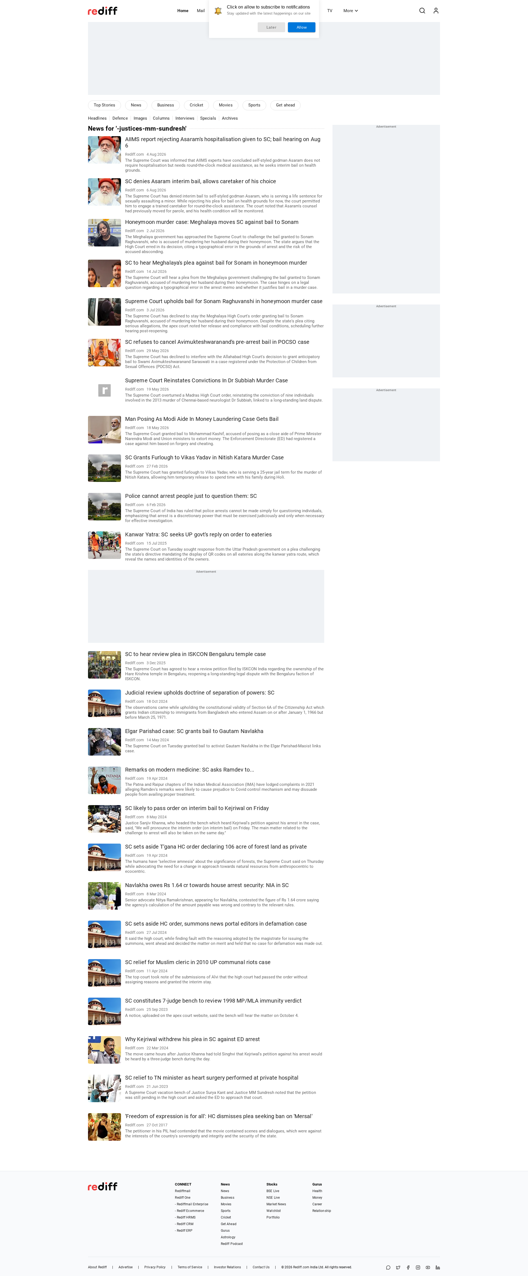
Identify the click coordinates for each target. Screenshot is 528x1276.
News (136, 105)
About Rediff (97, 1267)
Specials (208, 118)
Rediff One (182, 1198)
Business (165, 105)
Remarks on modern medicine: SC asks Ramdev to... (189, 770)
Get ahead (285, 105)
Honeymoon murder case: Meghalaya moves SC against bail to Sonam (212, 222)
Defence (120, 118)
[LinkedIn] (438, 1267)
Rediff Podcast (232, 1244)
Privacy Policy (155, 1267)
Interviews (184, 118)
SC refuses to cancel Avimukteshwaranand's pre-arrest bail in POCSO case (217, 342)
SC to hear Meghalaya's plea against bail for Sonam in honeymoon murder (216, 263)
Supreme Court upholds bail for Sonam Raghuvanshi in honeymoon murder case (224, 301)
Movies (226, 105)
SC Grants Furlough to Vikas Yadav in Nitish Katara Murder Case (204, 457)
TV (329, 10)
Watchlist (273, 1211)
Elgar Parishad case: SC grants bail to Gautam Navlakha (194, 731)
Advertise (126, 1267)
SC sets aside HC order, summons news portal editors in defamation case (216, 924)
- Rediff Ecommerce (189, 1211)
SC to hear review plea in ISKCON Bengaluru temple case (195, 654)
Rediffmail (182, 1191)
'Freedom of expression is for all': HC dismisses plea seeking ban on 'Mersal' (218, 1116)
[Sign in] (436, 10)
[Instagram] (418, 1267)
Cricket (196, 105)
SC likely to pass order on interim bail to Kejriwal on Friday (197, 808)
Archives (230, 118)
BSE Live (272, 1191)
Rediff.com (301, 1267)
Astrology (228, 1237)
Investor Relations (227, 1267)
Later (271, 27)
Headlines (97, 118)
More (348, 10)
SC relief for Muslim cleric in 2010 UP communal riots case (198, 962)
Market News (276, 1204)
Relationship (321, 1211)
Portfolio (273, 1217)
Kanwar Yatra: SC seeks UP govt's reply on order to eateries (198, 534)
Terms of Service (190, 1267)
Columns (161, 118)
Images (140, 118)
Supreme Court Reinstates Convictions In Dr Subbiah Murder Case (206, 380)
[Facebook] (408, 1267)
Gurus (225, 1231)
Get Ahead (229, 1224)
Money (317, 1198)
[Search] (422, 10)
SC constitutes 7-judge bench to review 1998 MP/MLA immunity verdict (213, 1001)
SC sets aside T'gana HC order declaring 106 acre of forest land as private (216, 847)
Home (182, 10)
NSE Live (273, 1198)
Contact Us (261, 1267)
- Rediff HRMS (185, 1217)
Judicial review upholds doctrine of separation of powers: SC (199, 693)
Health (317, 1191)
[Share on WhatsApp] (388, 1267)
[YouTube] (428, 1267)
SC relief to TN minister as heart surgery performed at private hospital (211, 1078)
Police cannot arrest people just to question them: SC (191, 496)
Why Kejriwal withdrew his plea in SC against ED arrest (192, 1039)
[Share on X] (398, 1267)
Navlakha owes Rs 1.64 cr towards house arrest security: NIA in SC (207, 885)
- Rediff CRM (184, 1224)
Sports (254, 105)
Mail (201, 10)
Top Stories (104, 105)
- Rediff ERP (183, 1231)
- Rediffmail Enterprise (191, 1204)
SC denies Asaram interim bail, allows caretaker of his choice (200, 181)
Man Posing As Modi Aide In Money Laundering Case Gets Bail (202, 419)
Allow (302, 27)
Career (317, 1204)
